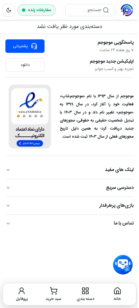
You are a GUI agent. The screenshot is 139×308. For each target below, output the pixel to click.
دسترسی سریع (120, 188)
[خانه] (126, 10)
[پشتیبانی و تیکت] (123, 265)
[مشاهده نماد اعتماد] (29, 116)
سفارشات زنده (39, 10)
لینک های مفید (119, 170)
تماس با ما (124, 223)
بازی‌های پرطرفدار (116, 206)
